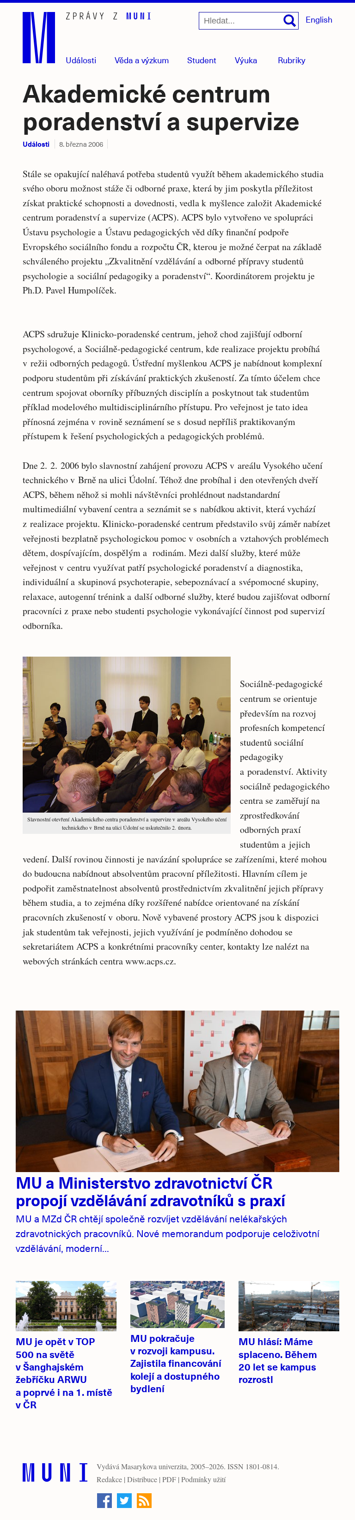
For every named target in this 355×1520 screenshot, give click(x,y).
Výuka (246, 60)
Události (81, 60)
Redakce (109, 1479)
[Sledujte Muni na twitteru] (124, 1500)
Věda (142, 60)
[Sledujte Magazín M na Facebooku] (104, 1500)
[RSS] (144, 1500)
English (319, 19)
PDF (169, 1479)
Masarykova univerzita (154, 1466)
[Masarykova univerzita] (55, 1474)
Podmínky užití (203, 1479)
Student (201, 60)
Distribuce (142, 1479)
